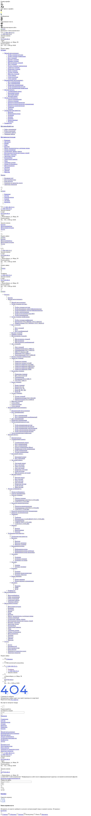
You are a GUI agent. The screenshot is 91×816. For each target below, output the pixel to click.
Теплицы (7, 167)
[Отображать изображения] (2, 18)
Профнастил (8, 123)
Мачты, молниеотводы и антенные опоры (17, 148)
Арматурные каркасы (10, 159)
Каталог (3, 50)
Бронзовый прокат (13, 93)
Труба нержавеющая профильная (18, 88)
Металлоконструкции (8, 137)
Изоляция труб (8, 178)
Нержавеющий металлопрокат (13, 80)
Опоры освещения (9, 150)
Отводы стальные (13, 101)
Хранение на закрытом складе (13, 183)
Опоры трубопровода (10, 164)
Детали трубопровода (11, 98)
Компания (4, 716)
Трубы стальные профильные (17, 56)
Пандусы (7, 169)
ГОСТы (3, 720)
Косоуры (7, 146)
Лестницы (7, 142)
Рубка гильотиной (9, 131)
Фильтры (10, 121)
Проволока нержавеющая (15, 85)
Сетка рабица (12, 75)
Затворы (10, 117)
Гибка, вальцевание (10, 129)
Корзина (3, 794)
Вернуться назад (6, 699)
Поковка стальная (13, 61)
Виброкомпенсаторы (14, 113)
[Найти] (2, 784)
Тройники (11, 107)
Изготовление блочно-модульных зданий (16, 153)
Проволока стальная (14, 69)
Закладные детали (9, 156)
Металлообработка (7, 126)
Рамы (6, 145)
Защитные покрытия (10, 184)
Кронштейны (8, 157)
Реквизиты (4, 727)
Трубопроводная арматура (12, 110)
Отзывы (3, 724)
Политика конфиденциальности (10, 778)
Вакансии (4, 725)
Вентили (10, 112)
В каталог (4, 810)
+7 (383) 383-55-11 (8, 32)
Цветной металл (9, 90)
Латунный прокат (13, 94)
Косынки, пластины (10, 154)
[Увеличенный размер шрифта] (2, 7)
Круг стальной (12, 58)
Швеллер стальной (13, 74)
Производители (5, 722)
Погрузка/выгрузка (10, 179)
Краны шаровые (13, 120)
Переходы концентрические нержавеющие (21, 104)
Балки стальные (12, 70)
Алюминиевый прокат (15, 91)
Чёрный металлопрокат (11, 53)
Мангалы (7, 172)
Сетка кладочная (13, 77)
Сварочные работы (10, 132)
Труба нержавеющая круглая (16, 86)
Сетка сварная (12, 78)
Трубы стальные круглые (15, 55)
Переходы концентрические (16, 102)
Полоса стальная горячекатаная (17, 66)
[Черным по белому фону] (1, 10)
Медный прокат (13, 96)
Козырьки (7, 140)
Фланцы (10, 109)
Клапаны (10, 118)
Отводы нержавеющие (15, 99)
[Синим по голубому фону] (1, 14)
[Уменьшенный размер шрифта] (1, 3)
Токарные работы (9, 134)
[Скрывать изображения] (1, 20)
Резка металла (8, 181)
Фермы (6, 143)
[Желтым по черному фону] (1, 12)
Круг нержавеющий (14, 82)
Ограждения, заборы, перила (13, 151)
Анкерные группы (10, 162)
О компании (4, 719)
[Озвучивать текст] (2, 23)
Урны (6, 161)
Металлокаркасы (9, 165)
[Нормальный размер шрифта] (2, 5)
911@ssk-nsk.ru (5, 39)
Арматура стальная (13, 67)
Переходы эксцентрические (16, 105)
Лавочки (7, 170)
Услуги (3, 175)
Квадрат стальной (13, 59)
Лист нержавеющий (14, 83)
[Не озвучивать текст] (1, 26)
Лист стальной (12, 64)
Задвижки (11, 115)
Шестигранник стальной (15, 62)
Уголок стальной (13, 72)
